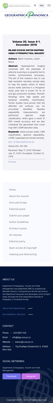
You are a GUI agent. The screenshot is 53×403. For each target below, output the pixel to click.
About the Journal (19, 196)
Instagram (31, 376)
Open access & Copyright (23, 248)
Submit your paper (19, 215)
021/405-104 (19, 332)
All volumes (15, 235)
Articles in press (18, 228)
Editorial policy (17, 241)
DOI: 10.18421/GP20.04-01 (21, 142)
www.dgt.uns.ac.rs (24, 342)
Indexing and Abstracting (23, 254)
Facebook (11, 376)
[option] (26, 15)
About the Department (14, 308)
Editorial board (17, 209)
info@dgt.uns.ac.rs (21, 337)
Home (12, 189)
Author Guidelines (19, 222)
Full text (12, 162)
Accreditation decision (14, 314)
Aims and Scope (18, 202)
